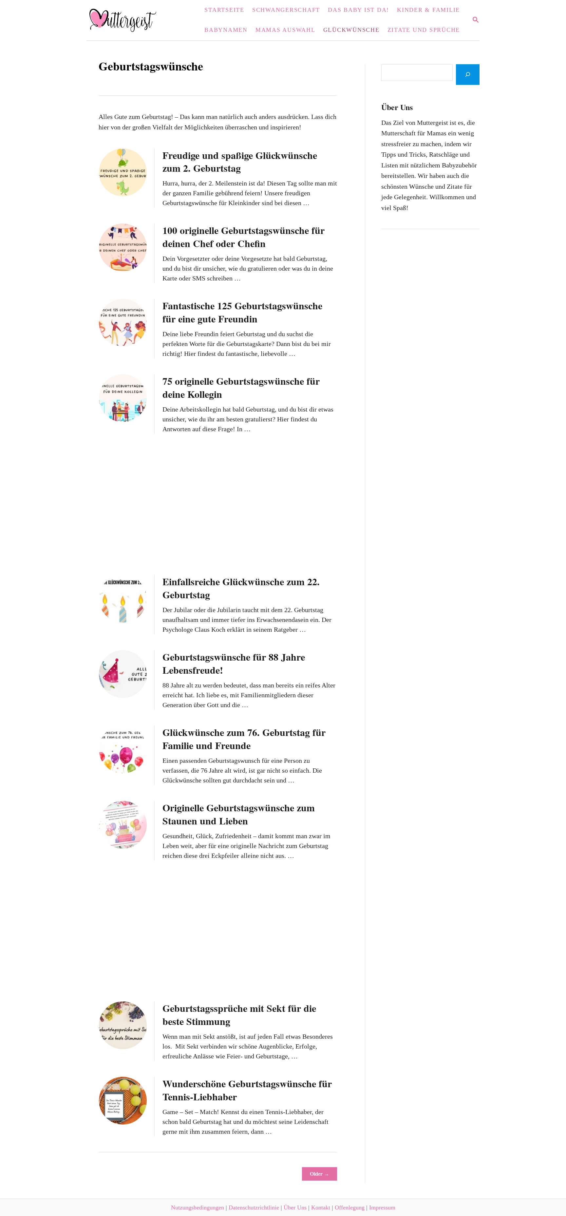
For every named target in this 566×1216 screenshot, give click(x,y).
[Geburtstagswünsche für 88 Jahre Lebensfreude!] (123, 674)
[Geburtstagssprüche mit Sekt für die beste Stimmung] (123, 1025)
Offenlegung (350, 1207)
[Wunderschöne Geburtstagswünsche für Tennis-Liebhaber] (123, 1101)
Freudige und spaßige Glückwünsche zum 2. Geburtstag (239, 161)
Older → (319, 1174)
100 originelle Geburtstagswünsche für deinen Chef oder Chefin (243, 236)
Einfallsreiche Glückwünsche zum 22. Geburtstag (241, 588)
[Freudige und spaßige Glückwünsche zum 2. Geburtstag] (123, 172)
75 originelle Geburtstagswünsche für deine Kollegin (241, 387)
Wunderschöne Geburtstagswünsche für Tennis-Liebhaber (247, 1090)
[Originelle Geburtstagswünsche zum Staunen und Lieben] (123, 825)
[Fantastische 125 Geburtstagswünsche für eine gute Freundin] (123, 323)
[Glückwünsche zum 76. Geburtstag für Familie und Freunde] (123, 749)
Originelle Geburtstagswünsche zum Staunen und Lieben (238, 814)
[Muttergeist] (126, 20)
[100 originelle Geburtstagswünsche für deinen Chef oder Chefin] (123, 247)
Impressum (382, 1207)
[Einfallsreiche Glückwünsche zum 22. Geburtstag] (123, 599)
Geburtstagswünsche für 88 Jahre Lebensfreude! (233, 663)
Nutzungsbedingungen (197, 1207)
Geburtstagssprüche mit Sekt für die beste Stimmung (239, 1014)
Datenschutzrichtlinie (254, 1207)
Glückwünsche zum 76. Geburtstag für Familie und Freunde (244, 738)
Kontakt (320, 1207)
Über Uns (295, 1207)
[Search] (468, 74)
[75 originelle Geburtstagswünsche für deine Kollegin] (123, 398)
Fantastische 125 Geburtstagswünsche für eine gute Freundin (242, 312)
